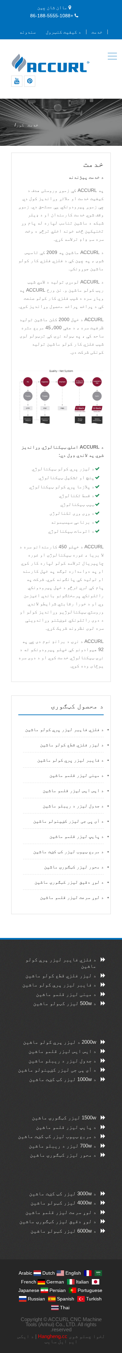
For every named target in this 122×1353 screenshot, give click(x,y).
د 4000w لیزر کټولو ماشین (63, 1202)
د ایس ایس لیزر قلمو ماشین (73, 790)
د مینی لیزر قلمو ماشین (76, 775)
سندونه (27, 32)
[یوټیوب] (16, 81)
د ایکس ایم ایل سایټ (47, 1338)
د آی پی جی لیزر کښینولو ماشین (68, 821)
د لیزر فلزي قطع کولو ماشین (72, 744)
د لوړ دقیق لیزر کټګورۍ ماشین (69, 882)
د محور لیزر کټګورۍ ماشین (74, 866)
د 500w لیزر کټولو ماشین (64, 1003)
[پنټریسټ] (29, 81)
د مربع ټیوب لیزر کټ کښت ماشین (68, 851)
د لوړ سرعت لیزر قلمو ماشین (72, 897)
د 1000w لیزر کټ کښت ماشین (62, 1079)
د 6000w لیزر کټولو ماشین (63, 1231)
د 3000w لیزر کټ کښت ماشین (62, 1193)
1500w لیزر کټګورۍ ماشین (64, 1117)
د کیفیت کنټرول (63, 32)
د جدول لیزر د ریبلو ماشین (73, 805)
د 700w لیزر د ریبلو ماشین (62, 1146)
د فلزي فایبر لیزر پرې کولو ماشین (64, 729)
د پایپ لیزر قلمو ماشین (76, 836)
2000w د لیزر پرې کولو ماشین (59, 1042)
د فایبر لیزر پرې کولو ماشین (70, 760)
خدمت (97, 32)
